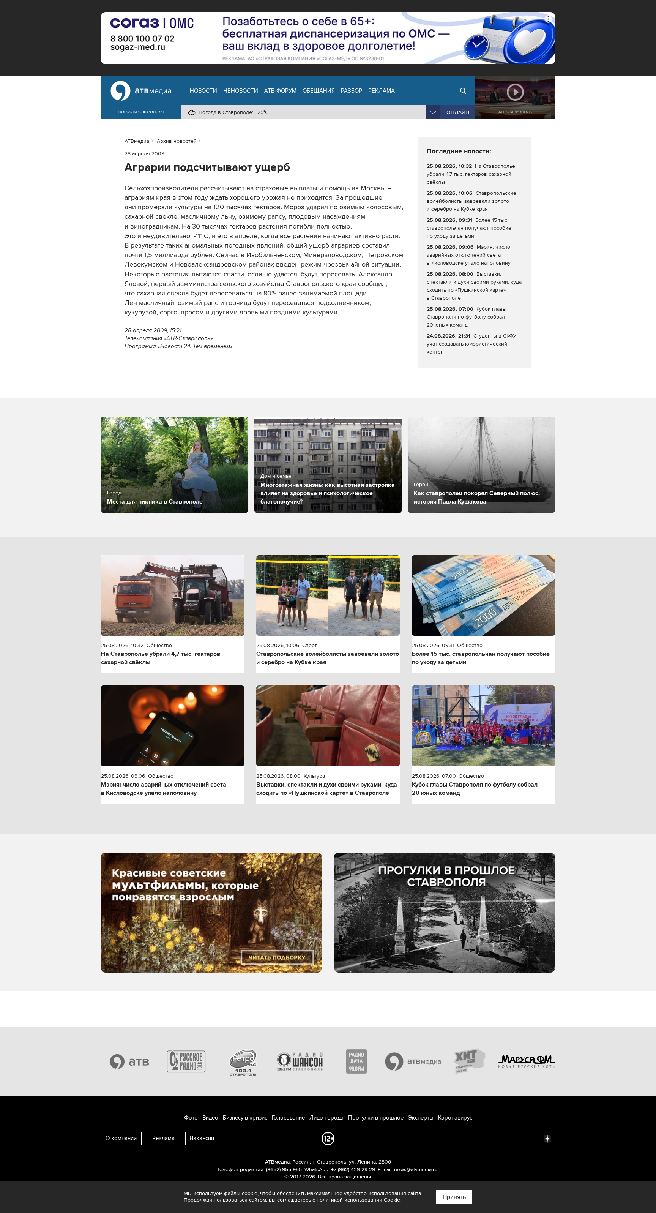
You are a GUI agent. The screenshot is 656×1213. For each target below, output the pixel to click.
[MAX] (497, 1138)
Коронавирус (455, 1117)
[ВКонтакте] (447, 1138)
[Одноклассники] (480, 1138)
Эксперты (421, 1117)
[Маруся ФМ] (526, 1061)
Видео (210, 1117)
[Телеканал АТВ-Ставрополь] (129, 1061)
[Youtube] (514, 1138)
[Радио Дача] (356, 1061)
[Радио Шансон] (299, 1061)
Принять (454, 1197)
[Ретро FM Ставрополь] (242, 1061)
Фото (191, 1117)
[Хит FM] (470, 1061)
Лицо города (326, 1117)
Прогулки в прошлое (376, 1117)
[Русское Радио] (186, 1061)
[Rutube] (530, 1138)
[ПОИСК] (463, 90)
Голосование (288, 1117)
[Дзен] (547, 1138)
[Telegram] (464, 1138)
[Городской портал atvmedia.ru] (413, 1061)
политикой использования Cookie (358, 1200)
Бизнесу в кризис (245, 1117)
